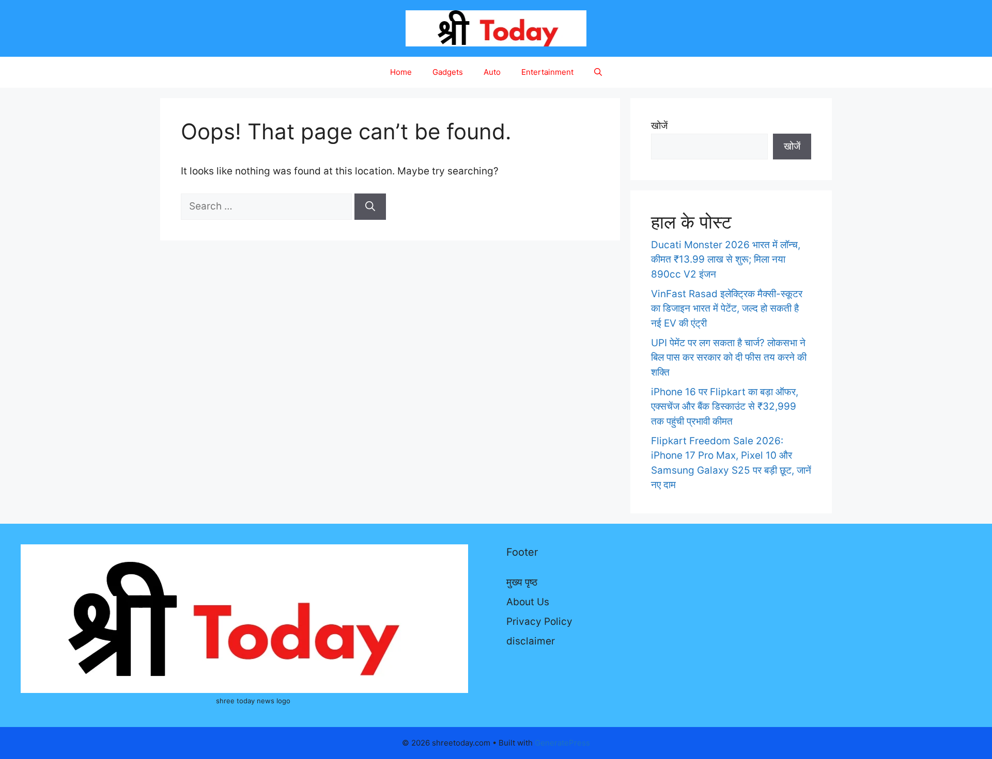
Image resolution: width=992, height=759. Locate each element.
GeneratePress (562, 743)
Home (401, 72)
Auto (492, 72)
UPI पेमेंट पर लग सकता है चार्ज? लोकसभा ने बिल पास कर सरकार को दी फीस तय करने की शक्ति (729, 357)
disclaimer (530, 641)
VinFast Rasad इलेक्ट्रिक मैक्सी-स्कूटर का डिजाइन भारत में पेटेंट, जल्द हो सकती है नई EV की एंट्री (726, 308)
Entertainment (547, 72)
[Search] (370, 206)
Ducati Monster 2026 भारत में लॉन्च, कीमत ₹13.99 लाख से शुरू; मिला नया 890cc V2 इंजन (725, 259)
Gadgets (447, 72)
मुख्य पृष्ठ (521, 582)
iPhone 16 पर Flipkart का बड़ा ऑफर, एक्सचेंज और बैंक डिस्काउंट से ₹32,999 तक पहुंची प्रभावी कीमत (724, 406)
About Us (527, 602)
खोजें (659, 126)
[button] (598, 72)
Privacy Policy (539, 621)
